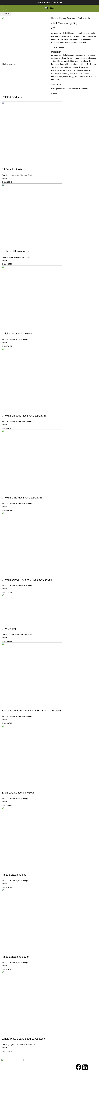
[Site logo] (49, 8)
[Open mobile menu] (4, 8)
